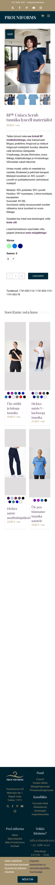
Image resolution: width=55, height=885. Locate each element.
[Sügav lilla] (8, 393)
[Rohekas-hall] (43, 393)
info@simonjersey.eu (35, 2)
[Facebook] (12, 806)
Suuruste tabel (40, 803)
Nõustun (27, 879)
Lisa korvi (38, 276)
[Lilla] (34, 500)
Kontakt (15, 846)
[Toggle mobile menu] (48, 15)
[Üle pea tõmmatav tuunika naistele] (39, 463)
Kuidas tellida (40, 782)
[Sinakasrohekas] (38, 397)
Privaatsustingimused (41, 790)
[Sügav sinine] (41, 397)
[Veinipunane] (40, 393)
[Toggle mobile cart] (42, 15)
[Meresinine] (15, 393)
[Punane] (20, 397)
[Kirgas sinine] (6, 397)
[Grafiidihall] (17, 397)
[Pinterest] (17, 806)
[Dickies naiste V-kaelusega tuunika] (39, 356)
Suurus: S (12, 253)
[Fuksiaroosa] (12, 393)
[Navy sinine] (19, 393)
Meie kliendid (15, 838)
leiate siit (11, 222)
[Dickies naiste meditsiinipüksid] (15, 462)
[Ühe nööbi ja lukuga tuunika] (15, 356)
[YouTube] (22, 806)
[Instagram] (15, 811)
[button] (9, 246)
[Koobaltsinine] (23, 393)
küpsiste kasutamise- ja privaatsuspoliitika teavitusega (40, 866)
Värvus (10, 240)
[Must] (24, 397)
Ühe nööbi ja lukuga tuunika (14, 408)
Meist (15, 835)
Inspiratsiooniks (40, 814)
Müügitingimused (40, 786)
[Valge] (13, 397)
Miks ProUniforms (15, 842)
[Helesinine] (36, 393)
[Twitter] (8, 806)
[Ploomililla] (9, 397)
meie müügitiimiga (36, 232)
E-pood (40, 779)
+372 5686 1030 (18, 2)
